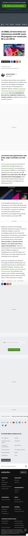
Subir (22, 472)
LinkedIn (3, 425)
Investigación (5, 438)
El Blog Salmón (17, 509)
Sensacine (16, 490)
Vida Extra (16, 482)
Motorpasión (17, 499)
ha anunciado (7, 164)
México (16, 452)
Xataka (3, 480)
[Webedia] (5, 473)
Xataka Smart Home (6, 486)
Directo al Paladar (6, 499)
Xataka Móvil (5, 482)
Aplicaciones (17, 445)
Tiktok (6, 425)
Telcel (15, 455)
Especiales (17, 441)
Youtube (13, 422)
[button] (11, 74)
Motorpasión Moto (18, 501)
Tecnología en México (19, 449)
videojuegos (5, 455)
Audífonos (24, 24)
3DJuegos (16, 480)
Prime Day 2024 (5, 449)
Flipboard (17, 62)
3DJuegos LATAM (18, 521)
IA (3, 24)
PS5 (7, 24)
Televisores (9, 281)
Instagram (16, 422)
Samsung (18, 24)
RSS (22, 422)
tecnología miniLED (7, 168)
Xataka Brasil (5, 523)
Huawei (12, 24)
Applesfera (4, 484)
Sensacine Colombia (19, 525)
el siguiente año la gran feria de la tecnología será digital (13, 91)
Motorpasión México (19, 527)
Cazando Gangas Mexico (6, 441)
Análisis (16, 438)
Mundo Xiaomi (5, 488)
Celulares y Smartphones (5, 445)
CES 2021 (21, 281)
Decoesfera (4, 511)
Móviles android (5, 452)
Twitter (14, 62)
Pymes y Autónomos (19, 511)
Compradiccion (5, 513)
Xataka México (5, 521)
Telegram (19, 422)
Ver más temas (6, 460)
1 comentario (6, 61)
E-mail (20, 62)
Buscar (26, 466)
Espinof (16, 492)
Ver (14, 349)
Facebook (12, 62)
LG (15, 281)
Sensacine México (18, 523)
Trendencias (4, 509)
